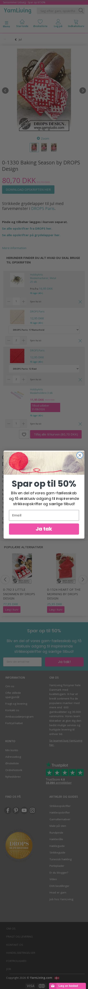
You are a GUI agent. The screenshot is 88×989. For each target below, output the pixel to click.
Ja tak (44, 528)
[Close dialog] (80, 455)
